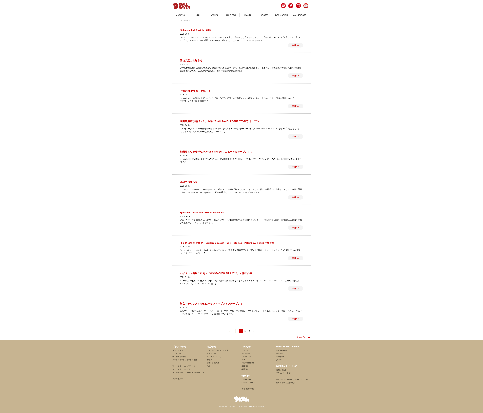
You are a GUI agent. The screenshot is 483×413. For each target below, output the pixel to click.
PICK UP (245, 360)
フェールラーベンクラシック (183, 366)
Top (180, 20)
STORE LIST (246, 379)
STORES (264, 15)
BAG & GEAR (231, 15)
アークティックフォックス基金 (184, 360)
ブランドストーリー (180, 350)
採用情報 (245, 369)
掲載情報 (245, 366)
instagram (280, 357)
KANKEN (247, 15)
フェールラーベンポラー (182, 369)
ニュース (245, 350)
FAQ (208, 366)
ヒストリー (176, 353)
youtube (279, 360)
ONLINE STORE (299, 15)
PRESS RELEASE (248, 363)
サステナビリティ (179, 357)
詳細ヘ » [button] (295, 45)
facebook (279, 353)
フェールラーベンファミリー (218, 350)
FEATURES (246, 353)
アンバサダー (177, 379)
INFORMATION (281, 15)
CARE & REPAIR (213, 363)
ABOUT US (180, 15)
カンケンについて (214, 357)
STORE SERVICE (248, 383)
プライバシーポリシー (285, 373)
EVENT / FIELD (247, 357)
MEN (197, 15)
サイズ (209, 360)
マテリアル (211, 353)
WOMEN (214, 15)
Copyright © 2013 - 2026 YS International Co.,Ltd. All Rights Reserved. (241, 406)
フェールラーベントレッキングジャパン (188, 372)
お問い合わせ (281, 370)
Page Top (301, 337)
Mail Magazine (281, 350)
